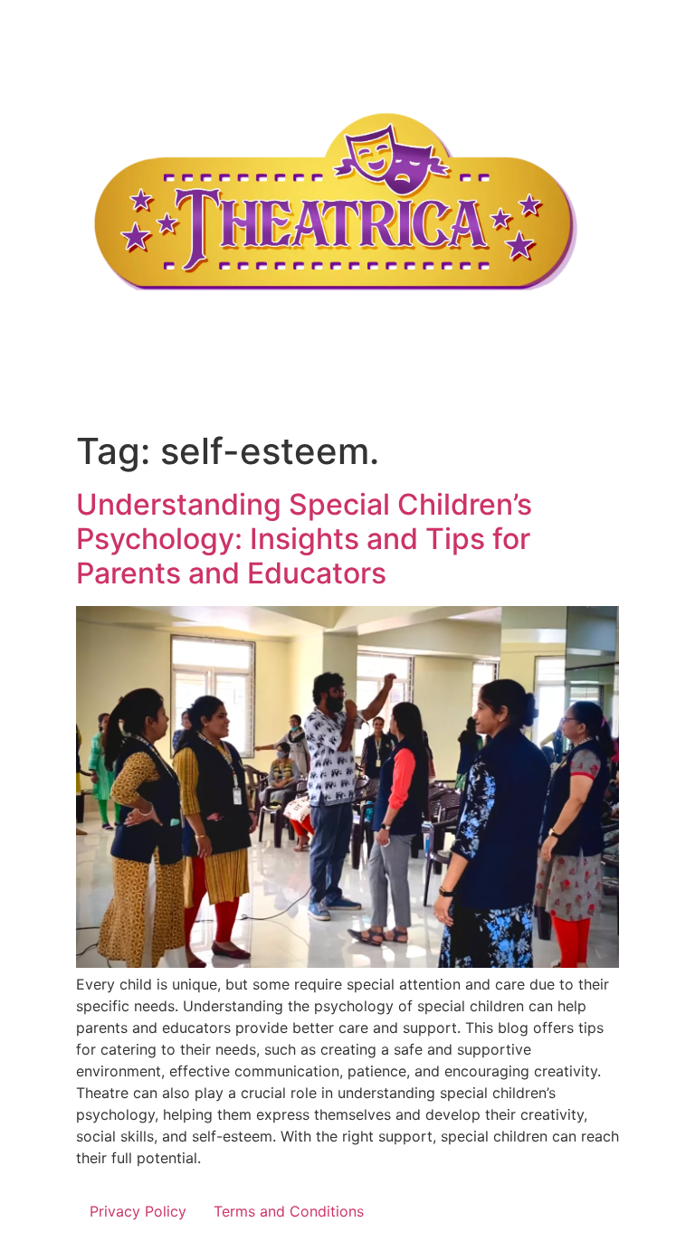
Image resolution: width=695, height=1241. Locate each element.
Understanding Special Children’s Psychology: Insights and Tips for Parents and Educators (304, 539)
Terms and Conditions (289, 1211)
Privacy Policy (138, 1211)
